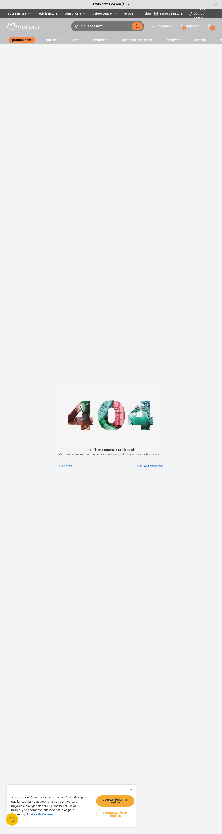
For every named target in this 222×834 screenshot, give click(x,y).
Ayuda (128, 13)
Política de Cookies (40, 814)
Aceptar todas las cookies (115, 801)
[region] (71, 806)
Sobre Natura (17, 13)
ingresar (191, 27)
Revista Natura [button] (47, 13)
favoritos (164, 26)
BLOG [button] (147, 13)
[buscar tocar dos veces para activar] (137, 26)
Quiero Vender (102, 13)
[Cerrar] (131, 789)
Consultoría (72, 13)
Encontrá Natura (171, 13)
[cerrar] (216, 4)
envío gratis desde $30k (111, 4)
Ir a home (65, 466)
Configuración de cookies (115, 814)
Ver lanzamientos (150, 466)
